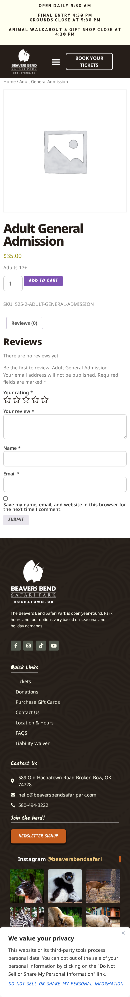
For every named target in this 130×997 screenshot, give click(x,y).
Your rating (18, 392)
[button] (56, 61)
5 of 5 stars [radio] (45, 400)
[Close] (123, 933)
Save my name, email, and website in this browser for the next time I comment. (64, 507)
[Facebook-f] (16, 646)
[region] (65, 962)
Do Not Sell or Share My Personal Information (65, 984)
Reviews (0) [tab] (24, 323)
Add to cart (43, 281)
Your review (18, 411)
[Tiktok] (41, 646)
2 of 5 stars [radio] (17, 400)
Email (11, 473)
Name (12, 448)
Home (9, 81)
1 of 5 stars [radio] (7, 400)
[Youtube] (54, 646)
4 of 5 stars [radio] (35, 400)
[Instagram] (28, 646)
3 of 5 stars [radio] (26, 400)
